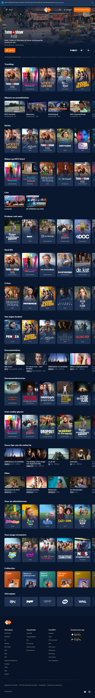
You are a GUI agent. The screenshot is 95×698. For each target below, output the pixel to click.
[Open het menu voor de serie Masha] (19, 506)
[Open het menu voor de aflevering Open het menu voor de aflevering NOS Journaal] (23, 103)
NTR (5, 657)
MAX (5, 650)
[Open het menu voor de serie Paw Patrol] (89, 506)
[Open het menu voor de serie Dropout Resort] (53, 417)
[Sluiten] (92, 2)
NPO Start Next (53, 640)
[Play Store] (76, 639)
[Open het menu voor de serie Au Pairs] (71, 221)
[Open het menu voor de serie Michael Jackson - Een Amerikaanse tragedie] (36, 383)
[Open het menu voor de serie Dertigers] (71, 130)
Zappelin (51, 633)
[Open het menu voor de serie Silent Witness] (71, 288)
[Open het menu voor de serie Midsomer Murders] (53, 164)
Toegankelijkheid (31, 636)
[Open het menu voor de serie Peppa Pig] (53, 506)
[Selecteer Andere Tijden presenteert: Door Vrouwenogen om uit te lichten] (65, 56)
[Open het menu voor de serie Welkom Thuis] (36, 540)
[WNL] (82, 601)
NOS (5, 653)
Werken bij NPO (31, 647)
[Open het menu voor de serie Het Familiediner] (53, 255)
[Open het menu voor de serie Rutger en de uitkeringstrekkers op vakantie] (19, 221)
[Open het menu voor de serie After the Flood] (89, 288)
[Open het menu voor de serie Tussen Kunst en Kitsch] (36, 164)
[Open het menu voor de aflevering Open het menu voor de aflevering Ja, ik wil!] (67, 450)
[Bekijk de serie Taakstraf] (65, 550)
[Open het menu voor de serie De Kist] (89, 255)
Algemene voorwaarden (11, 685)
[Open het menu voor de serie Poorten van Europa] (19, 383)
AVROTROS (7, 633)
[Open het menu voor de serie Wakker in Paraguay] (71, 417)
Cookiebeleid (42, 685)
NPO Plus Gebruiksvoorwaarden (28, 685)
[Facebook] (85, 692)
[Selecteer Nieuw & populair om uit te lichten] (82, 56)
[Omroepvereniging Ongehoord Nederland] (12, 601)
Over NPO (29, 633)
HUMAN (6, 643)
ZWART (6, 674)
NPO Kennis (52, 650)
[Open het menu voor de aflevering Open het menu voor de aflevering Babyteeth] (67, 478)
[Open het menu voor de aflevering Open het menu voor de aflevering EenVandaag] (67, 103)
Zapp (50, 636)
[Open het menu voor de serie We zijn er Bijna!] (71, 69)
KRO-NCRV (7, 647)
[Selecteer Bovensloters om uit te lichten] (47, 56)
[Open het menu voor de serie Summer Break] (19, 540)
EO (5, 640)
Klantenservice (31, 650)
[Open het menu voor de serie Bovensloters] (89, 69)
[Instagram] (89, 692)
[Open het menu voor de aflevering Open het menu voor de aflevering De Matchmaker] (89, 478)
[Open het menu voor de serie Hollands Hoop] (89, 322)
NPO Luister (52, 647)
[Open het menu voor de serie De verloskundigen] (71, 255)
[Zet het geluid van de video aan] (81, 50)
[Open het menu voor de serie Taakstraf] (71, 540)
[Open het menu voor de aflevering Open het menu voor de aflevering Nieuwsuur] (45, 103)
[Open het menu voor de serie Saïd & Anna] (71, 506)
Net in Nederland (53, 660)
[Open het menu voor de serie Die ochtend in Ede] (89, 383)
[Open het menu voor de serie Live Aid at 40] (71, 383)
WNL (5, 670)
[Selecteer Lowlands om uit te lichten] (30, 56)
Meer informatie (59, 2)
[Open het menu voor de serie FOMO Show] (19, 69)
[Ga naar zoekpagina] (60, 10)
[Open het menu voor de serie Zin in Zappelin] (36, 506)
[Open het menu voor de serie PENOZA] (19, 322)
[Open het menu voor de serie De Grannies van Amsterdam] (36, 69)
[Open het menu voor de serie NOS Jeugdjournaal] (89, 540)
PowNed (6, 664)
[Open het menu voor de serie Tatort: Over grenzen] (36, 221)
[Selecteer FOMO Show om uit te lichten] (12, 56)
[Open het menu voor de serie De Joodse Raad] (71, 322)
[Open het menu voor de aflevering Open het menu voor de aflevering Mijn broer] (23, 355)
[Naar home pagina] (47, 9)
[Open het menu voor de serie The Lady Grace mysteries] (53, 540)
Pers (28, 640)
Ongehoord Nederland (10, 660)
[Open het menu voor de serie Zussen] (36, 130)
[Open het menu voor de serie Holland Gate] (53, 383)
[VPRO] (48, 601)
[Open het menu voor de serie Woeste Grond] (53, 69)
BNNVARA (7, 636)
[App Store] (76, 634)
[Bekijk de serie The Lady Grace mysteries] (48, 550)
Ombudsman (52, 657)
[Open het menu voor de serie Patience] (36, 288)
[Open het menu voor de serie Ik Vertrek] (53, 221)
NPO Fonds (52, 653)
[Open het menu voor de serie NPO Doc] (89, 221)
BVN (50, 643)
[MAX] (65, 601)
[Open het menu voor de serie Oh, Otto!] (89, 130)
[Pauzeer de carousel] (88, 50)
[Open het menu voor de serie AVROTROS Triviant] (71, 164)
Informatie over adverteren (54, 685)
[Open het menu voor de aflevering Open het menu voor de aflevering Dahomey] (89, 450)
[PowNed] (30, 601)
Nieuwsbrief (30, 643)
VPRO (6, 667)
